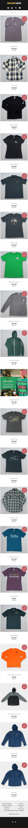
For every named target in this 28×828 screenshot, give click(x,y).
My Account (21, 809)
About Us (7, 809)
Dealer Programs (7, 803)
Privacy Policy (21, 805)
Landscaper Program (7, 805)
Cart (20, 7)
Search (16, 7)
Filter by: (12, 12)
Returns (21, 803)
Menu (8, 7)
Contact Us (7, 807)
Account (12, 7)
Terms (21, 807)
